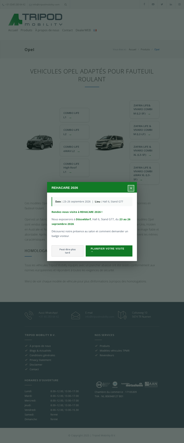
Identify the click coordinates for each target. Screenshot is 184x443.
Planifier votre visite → (107, 249)
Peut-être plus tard (67, 251)
